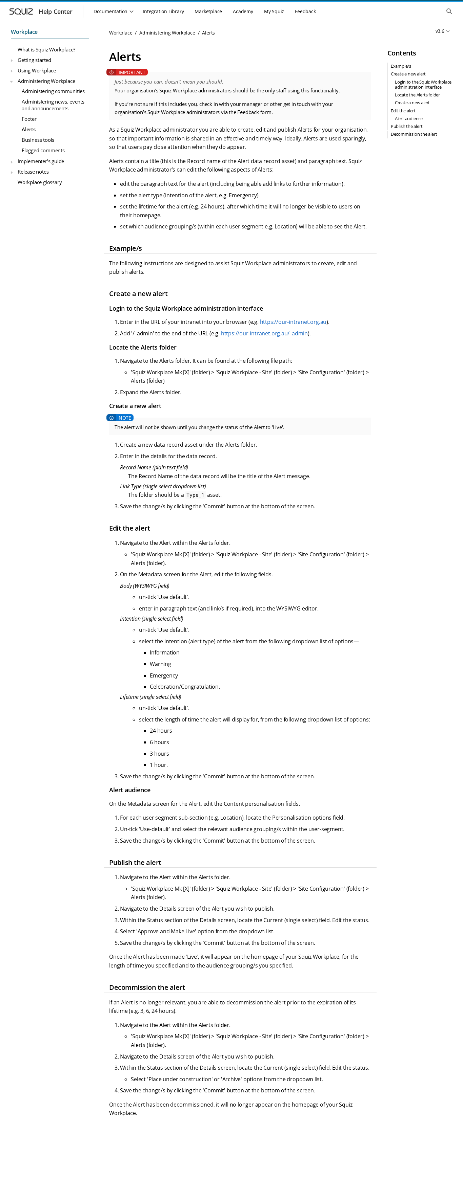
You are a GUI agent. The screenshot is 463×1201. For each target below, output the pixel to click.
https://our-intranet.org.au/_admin (264, 333)
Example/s (401, 66)
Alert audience (409, 118)
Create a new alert (408, 74)
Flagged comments (43, 150)
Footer (29, 118)
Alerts (29, 129)
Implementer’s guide (41, 161)
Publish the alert (407, 126)
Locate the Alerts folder (417, 95)
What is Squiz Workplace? (46, 49)
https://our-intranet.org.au (293, 322)
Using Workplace (37, 70)
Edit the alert (403, 111)
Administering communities (53, 91)
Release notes (33, 171)
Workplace (24, 32)
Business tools (38, 139)
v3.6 (440, 31)
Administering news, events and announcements (53, 105)
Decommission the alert (414, 134)
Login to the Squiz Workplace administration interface (423, 84)
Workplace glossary (40, 182)
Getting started (34, 59)
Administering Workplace (46, 80)
